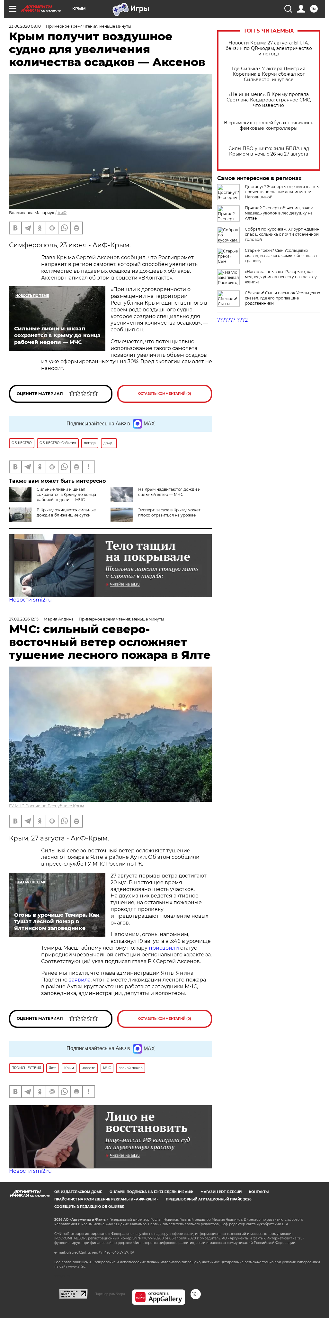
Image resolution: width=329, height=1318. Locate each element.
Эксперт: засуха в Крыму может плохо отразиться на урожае (169, 512)
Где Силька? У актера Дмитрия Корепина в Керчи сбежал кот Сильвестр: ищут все (268, 74)
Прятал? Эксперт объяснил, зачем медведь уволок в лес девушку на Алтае (279, 213)
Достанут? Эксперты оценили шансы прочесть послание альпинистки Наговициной (282, 191)
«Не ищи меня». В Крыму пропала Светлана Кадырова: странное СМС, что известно (269, 100)
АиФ (62, 212)
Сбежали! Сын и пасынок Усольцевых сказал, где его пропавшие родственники (282, 298)
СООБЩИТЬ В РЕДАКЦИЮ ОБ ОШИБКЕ (89, 1207)
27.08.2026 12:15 (24, 619)
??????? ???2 (232, 320)
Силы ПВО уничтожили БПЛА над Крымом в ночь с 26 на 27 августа (268, 151)
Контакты (259, 1192)
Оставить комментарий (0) (164, 394)
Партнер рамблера (109, 1294)
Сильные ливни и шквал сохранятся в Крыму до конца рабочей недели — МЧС (66, 494)
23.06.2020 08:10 (25, 26)
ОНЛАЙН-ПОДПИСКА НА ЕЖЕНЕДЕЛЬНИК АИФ (151, 1192)
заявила (80, 980)
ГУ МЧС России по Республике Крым (46, 805)
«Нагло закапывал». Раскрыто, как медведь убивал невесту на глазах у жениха (281, 276)
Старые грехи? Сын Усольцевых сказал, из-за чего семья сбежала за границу (281, 255)
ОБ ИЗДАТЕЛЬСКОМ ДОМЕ (78, 1192)
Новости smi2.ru (30, 600)
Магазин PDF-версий (221, 1192)
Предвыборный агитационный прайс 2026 (208, 1199)
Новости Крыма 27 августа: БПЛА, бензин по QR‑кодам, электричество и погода (269, 48)
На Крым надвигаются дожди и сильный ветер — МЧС (169, 492)
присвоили (164, 948)
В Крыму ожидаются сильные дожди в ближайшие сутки (66, 512)
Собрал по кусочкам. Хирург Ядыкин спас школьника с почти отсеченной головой (282, 234)
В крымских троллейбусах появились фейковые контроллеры (268, 125)
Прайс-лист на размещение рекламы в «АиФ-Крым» (106, 1199)
